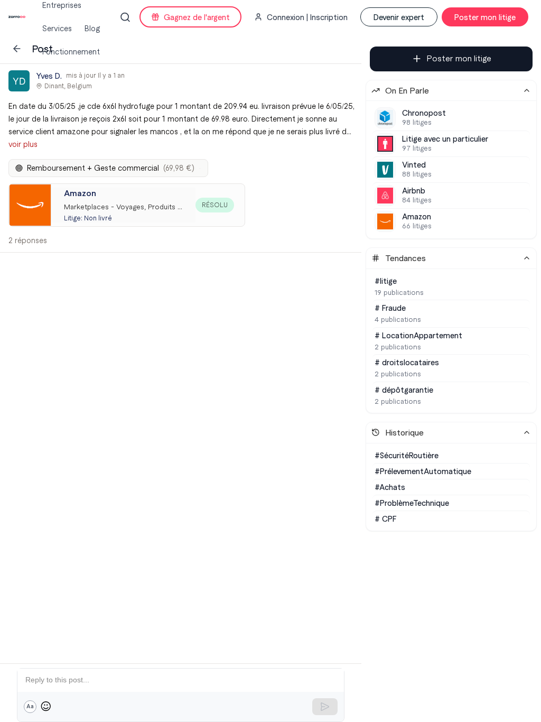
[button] (180, 158)
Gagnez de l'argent (197, 17)
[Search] (125, 17)
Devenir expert (399, 17)
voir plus (23, 144)
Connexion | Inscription (307, 17)
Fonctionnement (71, 52)
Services (57, 28)
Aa (30, 706)
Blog (92, 28)
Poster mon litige (485, 17)
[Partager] (325, 80)
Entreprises (61, 5)
